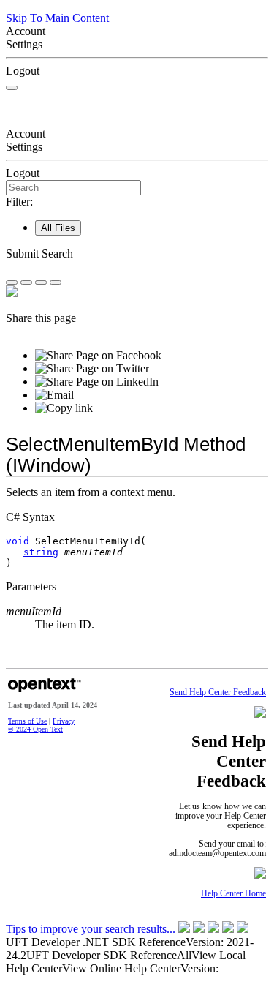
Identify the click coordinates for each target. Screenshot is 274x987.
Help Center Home (233, 893)
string (40, 552)
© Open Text (35, 729)
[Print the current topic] (55, 282)
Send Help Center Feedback (218, 692)
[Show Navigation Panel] (12, 88)
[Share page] (12, 282)
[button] (137, 253)
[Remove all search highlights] (41, 282)
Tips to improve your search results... (90, 929)
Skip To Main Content (57, 18)
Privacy (64, 721)
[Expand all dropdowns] (26, 282)
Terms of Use (27, 721)
